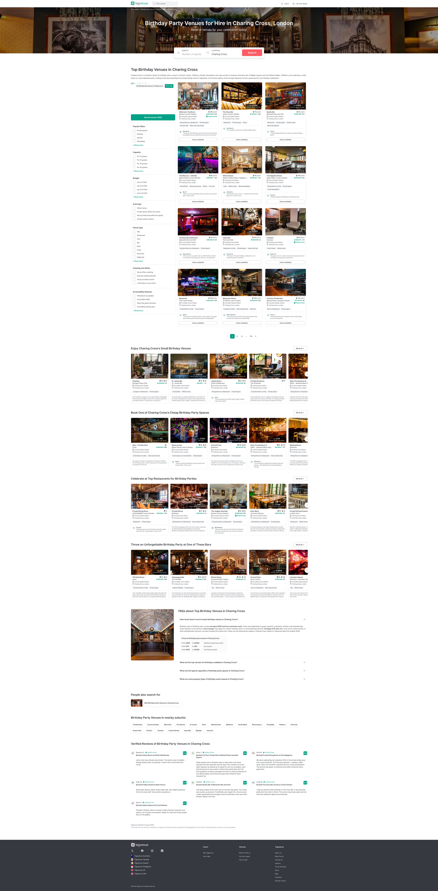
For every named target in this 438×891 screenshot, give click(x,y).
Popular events (280, 881)
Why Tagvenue (208, 853)
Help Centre (279, 856)
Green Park (137, 730)
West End (167, 725)
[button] (165, 3)
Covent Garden (153, 725)
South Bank (242, 725)
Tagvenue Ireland (141, 863)
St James (193, 725)
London (136, 9)
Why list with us (244, 853)
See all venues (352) (153, 117)
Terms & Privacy (280, 867)
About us (278, 853)
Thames (160, 730)
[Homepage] (139, 3)
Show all (299, 348)
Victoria (210, 730)
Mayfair (199, 730)
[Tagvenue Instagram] (152, 851)
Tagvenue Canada (141, 859)
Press (277, 870)
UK (132, 9)
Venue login (243, 860)
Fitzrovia (294, 725)
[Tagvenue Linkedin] (162, 851)
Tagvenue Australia (142, 856)
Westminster (216, 725)
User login (206, 856)
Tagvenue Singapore (142, 866)
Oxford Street (174, 730)
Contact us (279, 860)
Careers (278, 863)
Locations (278, 877)
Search (252, 52)
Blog (276, 874)
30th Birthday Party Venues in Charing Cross (161, 703)
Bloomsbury (257, 725)
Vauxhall (187, 730)
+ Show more (138, 145)
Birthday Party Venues (148, 9)
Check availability (198, 139)
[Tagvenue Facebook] (142, 851)
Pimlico (149, 730)
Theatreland (137, 725)
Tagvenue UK (139, 870)
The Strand (180, 725)
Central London (161, 9)
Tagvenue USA (140, 874)
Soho (204, 725)
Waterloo (229, 725)
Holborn (282, 725)
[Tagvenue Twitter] (132, 851)
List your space (244, 856)
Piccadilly (270, 725)
